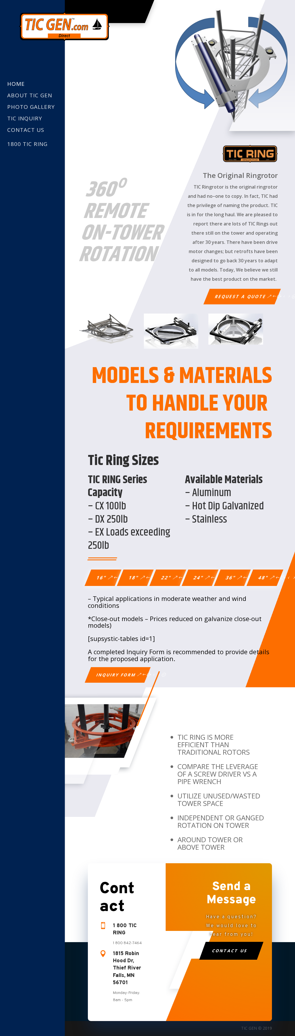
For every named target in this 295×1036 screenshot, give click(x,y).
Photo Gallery (31, 107)
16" (101, 577)
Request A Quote (240, 296)
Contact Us (25, 130)
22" (166, 577)
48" (263, 577)
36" (231, 577)
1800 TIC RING (27, 144)
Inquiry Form (116, 675)
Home (16, 84)
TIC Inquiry (24, 118)
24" (198, 577)
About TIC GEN (29, 95)
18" (134, 577)
